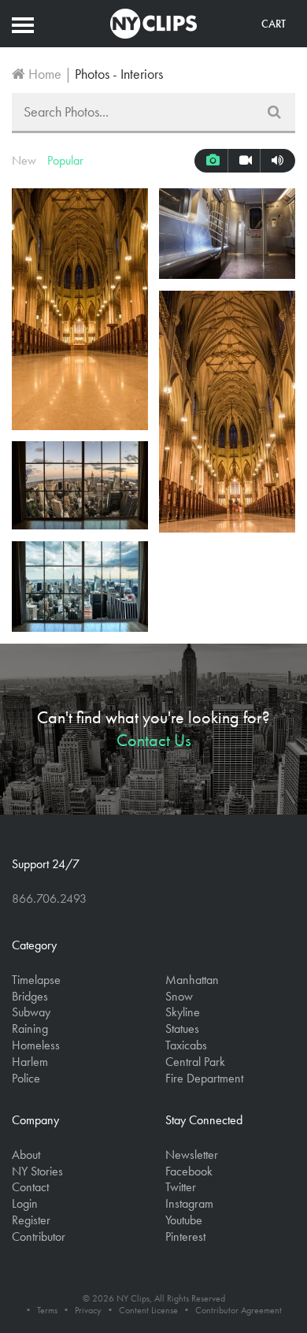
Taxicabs (186, 1045)
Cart (273, 24)
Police (26, 1078)
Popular (65, 160)
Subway (31, 1012)
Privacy (88, 1310)
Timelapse (36, 979)
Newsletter (191, 1154)
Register (31, 1220)
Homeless (36, 1045)
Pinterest (185, 1236)
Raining (30, 1028)
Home (43, 74)
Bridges (30, 996)
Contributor (38, 1236)
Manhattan (192, 979)
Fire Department (204, 1078)
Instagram (189, 1203)
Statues (182, 1028)
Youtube (183, 1220)
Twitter (180, 1187)
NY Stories (37, 1171)
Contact (30, 1187)
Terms (47, 1310)
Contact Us (154, 740)
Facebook (189, 1171)
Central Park (195, 1061)
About (26, 1154)
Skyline (182, 1012)
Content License (148, 1310)
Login (25, 1203)
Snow (179, 996)
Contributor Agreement (238, 1310)
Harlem (30, 1061)
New (24, 160)
